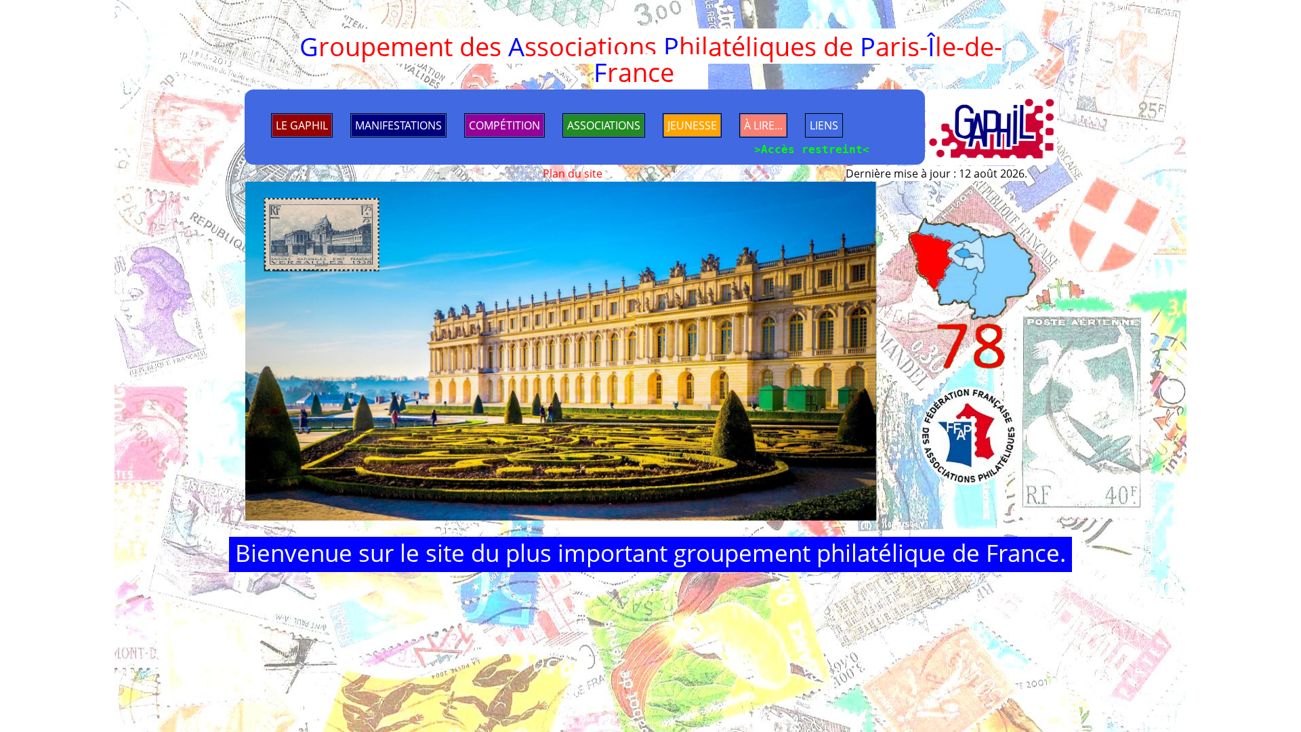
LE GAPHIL (302, 125)
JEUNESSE (692, 125)
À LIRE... (763, 125)
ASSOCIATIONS (603, 125)
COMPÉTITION (504, 125)
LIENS (824, 125)
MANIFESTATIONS (398, 125)
